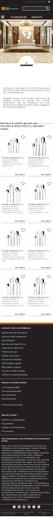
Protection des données (12, 405)
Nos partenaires (9, 399)
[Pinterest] (29, 506)
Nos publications (9, 395)
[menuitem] (2, 17)
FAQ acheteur (8, 431)
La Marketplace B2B (11, 387)
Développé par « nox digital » (44, 513)
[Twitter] (19, 506)
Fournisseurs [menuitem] (19, 17)
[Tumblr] (33, 506)
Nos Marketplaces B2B (11, 391)
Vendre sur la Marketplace (13, 420)
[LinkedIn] (24, 506)
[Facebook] (14, 506)
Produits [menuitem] (37, 17)
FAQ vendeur (7, 424)
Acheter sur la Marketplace (13, 427)
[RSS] (38, 506)
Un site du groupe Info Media (26, 513)
